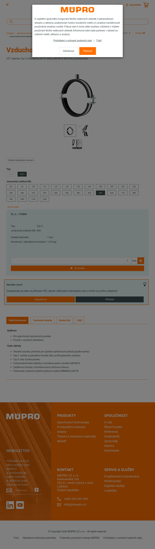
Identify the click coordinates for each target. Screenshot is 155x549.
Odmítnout (68, 51)
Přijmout (87, 51)
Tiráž (99, 40)
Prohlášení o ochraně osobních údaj (72, 40)
